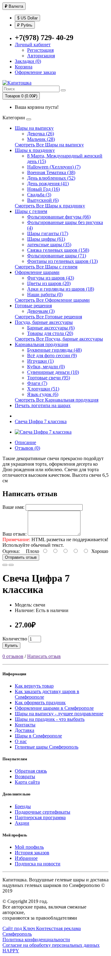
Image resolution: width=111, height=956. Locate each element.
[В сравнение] (11, 565)
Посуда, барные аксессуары (44, 322)
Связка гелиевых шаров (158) (58, 250)
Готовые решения (33, 305)
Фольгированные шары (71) (56, 255)
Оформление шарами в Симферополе (54, 708)
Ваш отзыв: (14, 534)
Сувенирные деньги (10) (53, 372)
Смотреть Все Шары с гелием (46, 266)
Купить (11, 645)
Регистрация (40, 50)
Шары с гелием (31, 211)
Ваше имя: (13, 507)
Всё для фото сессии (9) (52, 355)
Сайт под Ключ (19, 928)
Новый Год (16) (43, 189)
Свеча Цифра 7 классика (41, 421)
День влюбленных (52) (51, 178)
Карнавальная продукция (41, 344)
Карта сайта (27, 782)
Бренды (23, 806)
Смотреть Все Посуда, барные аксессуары (59, 338)
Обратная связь (31, 771)
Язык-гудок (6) (42, 394)
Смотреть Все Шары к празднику (50, 205)
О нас (21, 741)
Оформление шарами (37, 272)
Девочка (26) (40, 133)
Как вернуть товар (34, 685)
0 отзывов (12, 656)
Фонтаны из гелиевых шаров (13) (62, 261)
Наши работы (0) (45, 294)
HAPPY (10, 950)
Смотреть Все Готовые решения (48, 316)
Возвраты (25, 776)
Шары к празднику (35, 150)
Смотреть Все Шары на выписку (49, 144)
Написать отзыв (44, 656)
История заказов (32, 852)
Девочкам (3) (41, 311)
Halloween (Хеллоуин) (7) (53, 167)
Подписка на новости (37, 863)
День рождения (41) (48, 183)
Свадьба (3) (39, 194)
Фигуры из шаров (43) (50, 277)
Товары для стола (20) (50, 333)
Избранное (26, 858)
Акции (22, 823)
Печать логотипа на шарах (43, 405)
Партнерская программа (40, 817)
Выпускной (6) (43, 200)
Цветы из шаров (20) (49, 283)
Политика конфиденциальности (36, 939)
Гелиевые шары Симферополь (46, 747)
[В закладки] (4, 565)
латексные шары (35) (49, 244)
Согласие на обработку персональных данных (51, 945)
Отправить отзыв (21, 557)
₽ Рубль (24, 25)
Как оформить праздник (40, 702)
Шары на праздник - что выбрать (49, 719)
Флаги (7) (37, 383)
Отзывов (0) (27, 448)
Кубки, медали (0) (46, 366)
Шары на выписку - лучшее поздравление (59, 713)
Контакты (25, 724)
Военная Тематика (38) (51, 172)
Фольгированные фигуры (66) (59, 216)
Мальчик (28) (41, 139)
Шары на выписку (34, 128)
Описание (25, 442)
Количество (14, 638)
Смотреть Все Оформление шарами (52, 300)
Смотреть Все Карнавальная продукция (56, 399)
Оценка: (11, 551)
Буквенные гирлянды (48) (54, 350)
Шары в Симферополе (38, 735)
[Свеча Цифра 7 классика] (43, 432)
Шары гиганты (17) (47, 233)
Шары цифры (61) (46, 239)
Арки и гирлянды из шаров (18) (60, 289)
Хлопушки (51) (43, 388)
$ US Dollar (27, 18)
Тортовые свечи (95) (48, 377)
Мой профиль (29, 847)
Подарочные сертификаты (42, 812)
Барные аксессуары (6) (51, 327)
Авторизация (41, 55)
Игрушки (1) (40, 361)
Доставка (24, 730)
